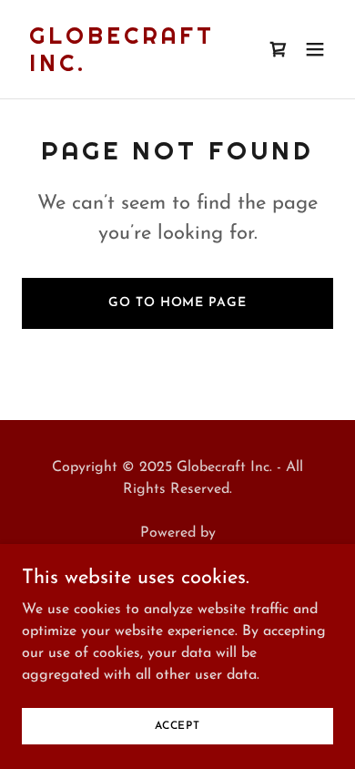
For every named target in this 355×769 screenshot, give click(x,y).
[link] (130, 67)
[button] (315, 49)
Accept (177, 725)
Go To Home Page (177, 303)
